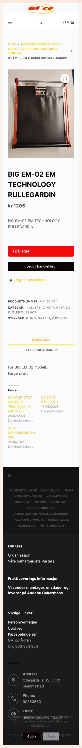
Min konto (22, 502)
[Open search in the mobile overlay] (41, 22)
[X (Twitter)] (9, 475)
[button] (26, 280)
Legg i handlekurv (41, 266)
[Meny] (10, 22)
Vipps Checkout (52, 525)
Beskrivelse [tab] (41, 339)
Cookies (15, 628)
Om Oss (40, 502)
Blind (31, 318)
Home (69, 490)
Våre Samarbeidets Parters (31, 561)
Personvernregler (41, 508)
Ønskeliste (58, 502)
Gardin (44, 318)
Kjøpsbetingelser (28, 496)
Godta (31, 736)
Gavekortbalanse (23, 490)
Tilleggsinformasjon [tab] (41, 350)
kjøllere (60, 318)
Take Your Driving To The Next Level (41, 519)
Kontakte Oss (57, 496)
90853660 (32, 701)
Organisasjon (19, 555)
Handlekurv (50, 490)
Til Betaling (26, 525)
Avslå (51, 736)
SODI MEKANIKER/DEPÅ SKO (21, 432)
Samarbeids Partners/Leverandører (41, 513)
